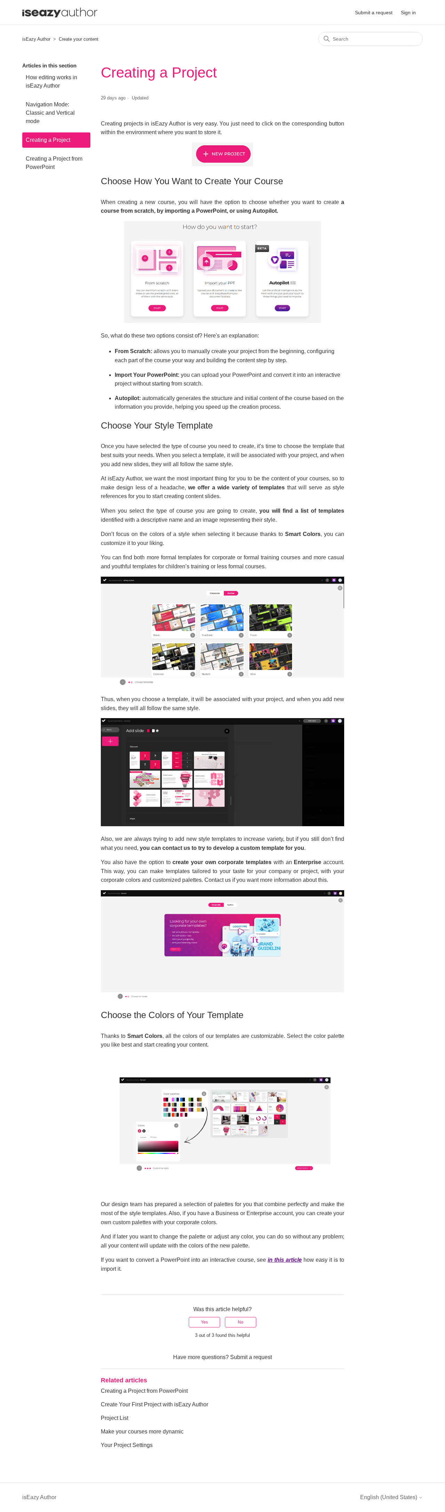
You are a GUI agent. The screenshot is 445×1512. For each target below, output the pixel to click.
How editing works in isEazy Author (51, 81)
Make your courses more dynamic (142, 1431)
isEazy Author (36, 39)
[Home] (59, 12)
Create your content (78, 39)
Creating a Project (48, 140)
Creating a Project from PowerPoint (54, 163)
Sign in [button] (408, 12)
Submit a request (374, 12)
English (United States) (389, 1497)
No (240, 1322)
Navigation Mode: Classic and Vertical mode (50, 112)
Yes (204, 1322)
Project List (114, 1418)
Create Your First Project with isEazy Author (154, 1404)
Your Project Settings (127, 1445)
